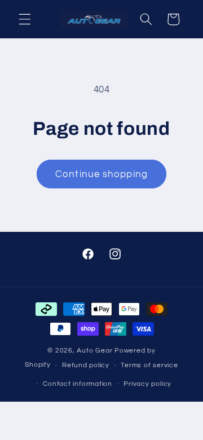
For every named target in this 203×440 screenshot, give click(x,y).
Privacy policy (147, 384)
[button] (24, 19)
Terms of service (149, 365)
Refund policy (85, 365)
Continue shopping (101, 174)
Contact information (77, 384)
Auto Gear (95, 350)
